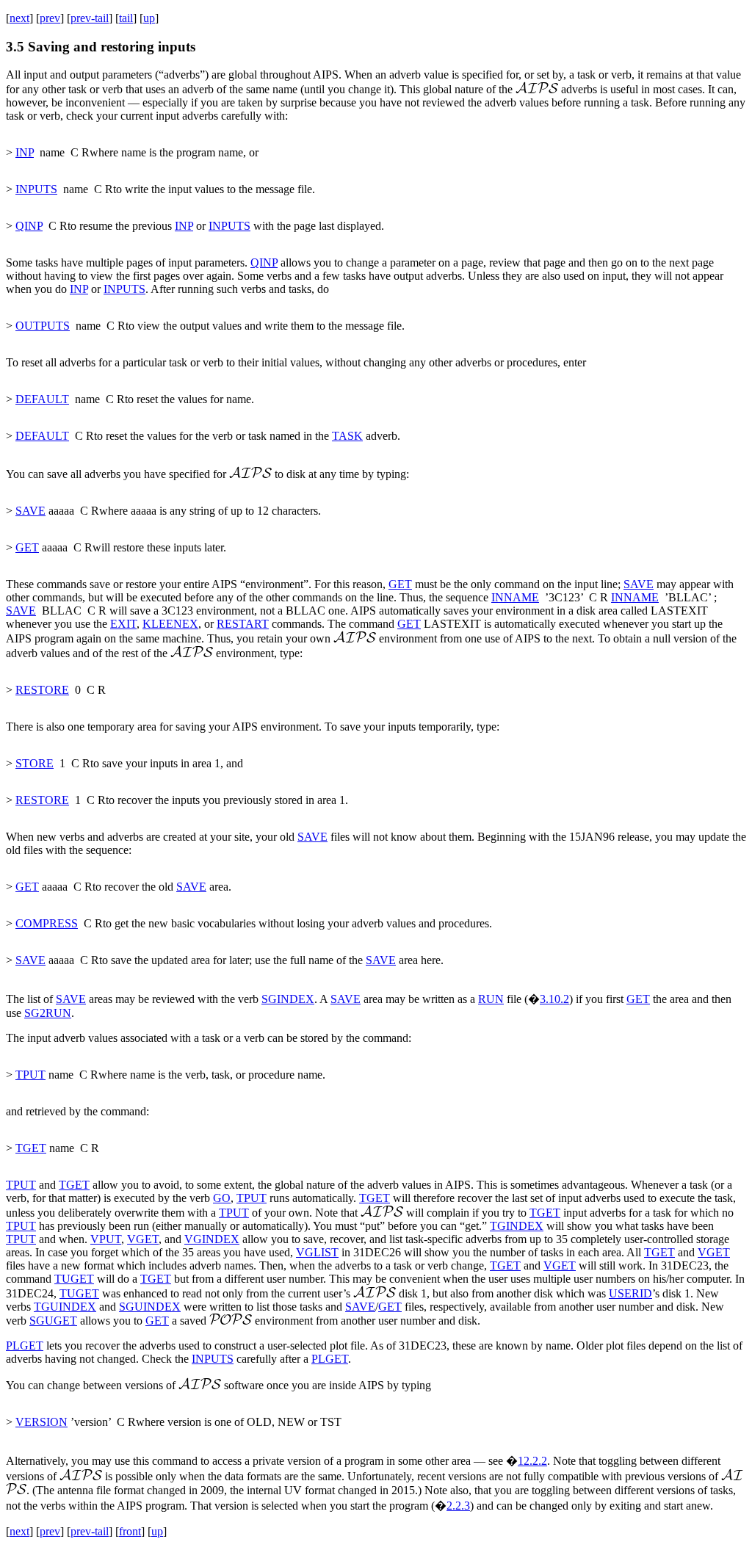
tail (126, 18)
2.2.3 (458, 1505)
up (149, 18)
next (19, 18)
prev (50, 18)
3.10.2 (554, 999)
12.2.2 (532, 1461)
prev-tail (89, 18)
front (130, 1531)
